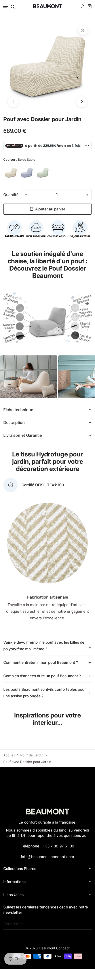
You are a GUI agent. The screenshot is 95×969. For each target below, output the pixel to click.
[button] (5, 6)
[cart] (89, 6)
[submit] (87, 924)
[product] (82, 30)
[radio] (11, 172)
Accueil (9, 755)
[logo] (47, 6)
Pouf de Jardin (32, 755)
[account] (83, 6)
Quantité (11, 195)
